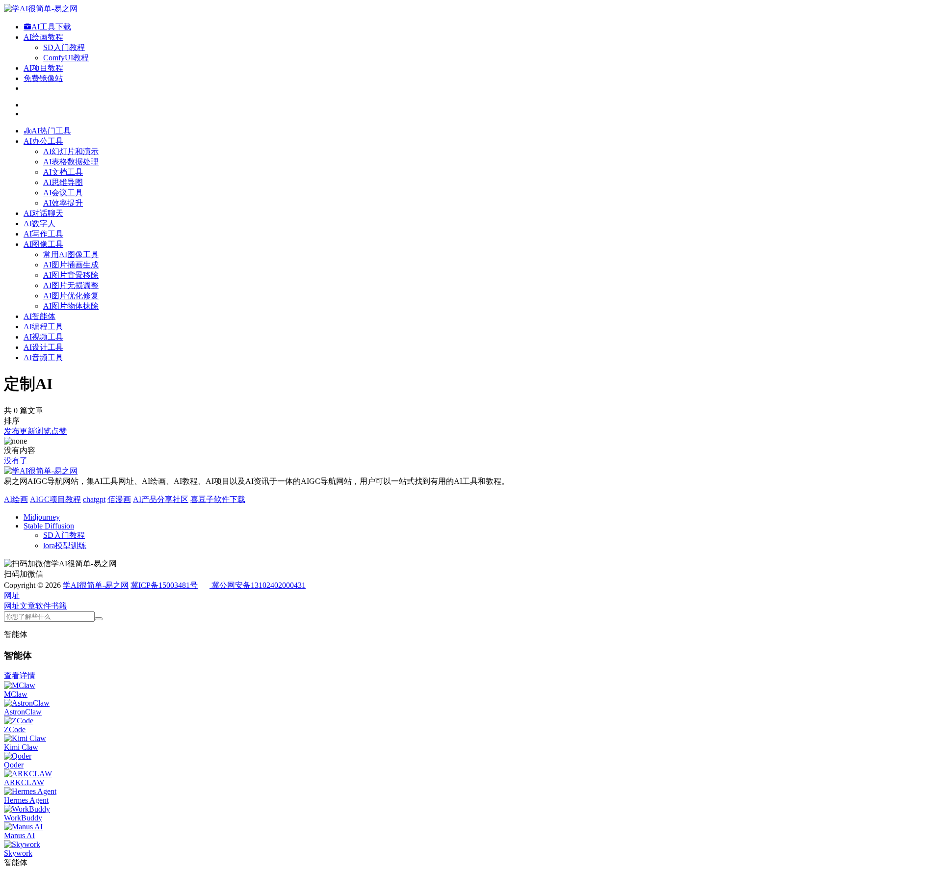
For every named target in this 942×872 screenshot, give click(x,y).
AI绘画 (16, 499)
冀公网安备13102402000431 (258, 585)
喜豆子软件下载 (217, 499)
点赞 (59, 431)
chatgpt (94, 499)
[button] (12, 595)
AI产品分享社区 (160, 499)
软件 (43, 606)
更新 (27, 431)
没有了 (15, 460)
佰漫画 (119, 499)
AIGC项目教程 (55, 499)
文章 (27, 606)
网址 (12, 606)
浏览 (43, 431)
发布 (12, 431)
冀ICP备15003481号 (164, 585)
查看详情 (19, 675)
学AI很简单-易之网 (96, 585)
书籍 (59, 606)
